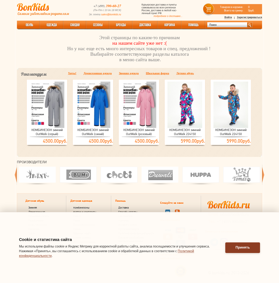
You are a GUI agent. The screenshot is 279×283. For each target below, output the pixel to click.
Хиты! (72, 73)
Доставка (123, 207)
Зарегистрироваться (249, 17)
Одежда (52, 25)
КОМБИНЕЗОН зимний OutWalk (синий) (93, 132)
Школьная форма (157, 73)
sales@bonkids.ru (111, 14)
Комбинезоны (81, 207)
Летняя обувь (185, 73)
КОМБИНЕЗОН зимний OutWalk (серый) (47, 132)
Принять (242, 247)
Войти (228, 17)
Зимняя (32, 207)
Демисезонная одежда (98, 73)
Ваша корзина (208, 9)
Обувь (29, 25)
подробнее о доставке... (168, 16)
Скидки (75, 25)
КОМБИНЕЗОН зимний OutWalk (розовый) (139, 132)
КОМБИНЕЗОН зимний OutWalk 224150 (185, 132)
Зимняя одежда (129, 73)
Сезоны (98, 25)
